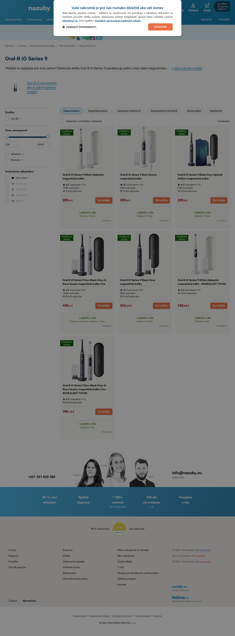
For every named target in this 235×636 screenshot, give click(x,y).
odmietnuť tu (70, 20)
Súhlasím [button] (160, 26)
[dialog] (117, 18)
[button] (79, 27)
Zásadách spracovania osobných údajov (118, 20)
